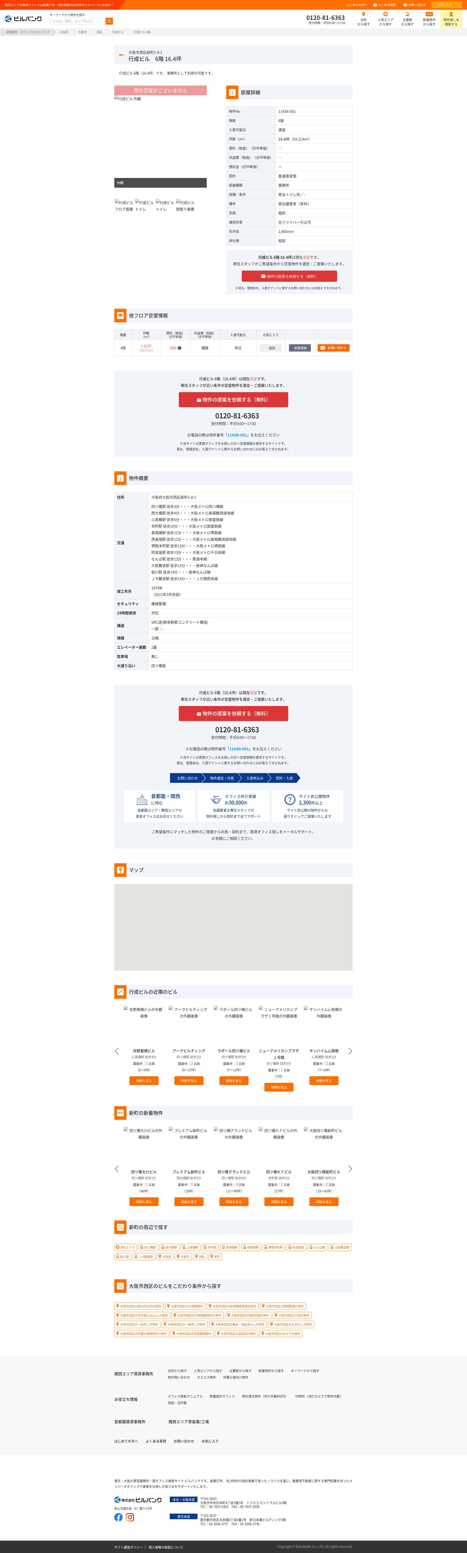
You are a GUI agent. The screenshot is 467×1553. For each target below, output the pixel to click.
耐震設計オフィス (222, 1396)
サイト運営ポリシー (128, 1547)
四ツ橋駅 (158, 506)
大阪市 (82, 32)
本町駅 (156, 526)
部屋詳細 (300, 347)
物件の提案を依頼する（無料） (289, 276)
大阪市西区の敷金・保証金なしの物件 (240, 1324)
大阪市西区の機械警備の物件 (285, 1306)
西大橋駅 (158, 512)
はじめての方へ (357, 5)
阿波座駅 (158, 552)
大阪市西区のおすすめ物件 (282, 1333)
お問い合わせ (417, 5)
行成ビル (118, 32)
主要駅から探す (407, 21)
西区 (99, 32)
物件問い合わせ (179, 1377)
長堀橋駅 (158, 532)
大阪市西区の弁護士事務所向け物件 (143, 1333)
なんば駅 (158, 558)
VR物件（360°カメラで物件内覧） (319, 1396)
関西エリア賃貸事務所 (133, 1374)
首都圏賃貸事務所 (129, 1421)
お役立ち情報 (126, 1399)
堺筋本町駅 (160, 545)
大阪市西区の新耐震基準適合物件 (234, 1306)
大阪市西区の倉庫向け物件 (238, 1333)
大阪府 (64, 32)
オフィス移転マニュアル (185, 1396)
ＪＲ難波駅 (160, 578)
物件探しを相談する (451, 21)
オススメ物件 (206, 1377)
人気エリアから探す (386, 21)
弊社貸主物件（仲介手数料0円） (265, 1396)
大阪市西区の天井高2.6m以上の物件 (144, 1315)
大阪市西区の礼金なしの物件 (293, 1324)
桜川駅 (156, 571)
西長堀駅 (158, 539)
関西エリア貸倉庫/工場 (189, 1421)
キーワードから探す (305, 1370)
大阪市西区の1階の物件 (293, 1315)
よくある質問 (387, 5)
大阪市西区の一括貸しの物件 (139, 1324)
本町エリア (127, 1247)
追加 (272, 347)
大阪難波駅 (160, 565)
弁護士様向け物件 (235, 1377)
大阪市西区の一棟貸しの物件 (187, 1324)
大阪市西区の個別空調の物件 (250, 1315)
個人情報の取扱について (166, 1547)
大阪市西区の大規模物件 (187, 1306)
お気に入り (448, 5)
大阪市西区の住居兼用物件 (193, 1333)
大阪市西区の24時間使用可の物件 (199, 1315)
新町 (217, 1256)
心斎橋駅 (158, 519)
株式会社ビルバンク (138, 1500)
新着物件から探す (429, 21)
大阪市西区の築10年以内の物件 (141, 1306)
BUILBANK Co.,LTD (309, 1546)
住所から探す (363, 21)
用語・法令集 (177, 1402)
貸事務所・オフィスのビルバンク (28, 32)
